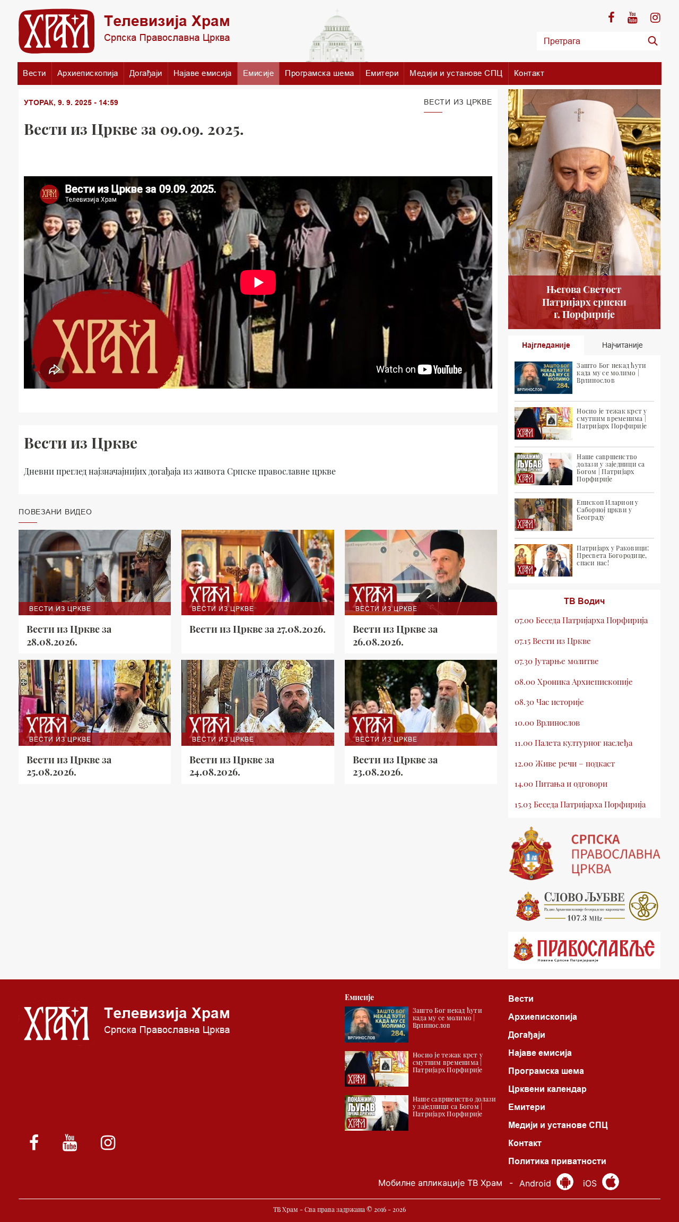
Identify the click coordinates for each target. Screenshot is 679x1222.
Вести (34, 73)
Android (536, 1183)
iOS (591, 1183)
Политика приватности (557, 1161)
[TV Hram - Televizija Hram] (124, 31)
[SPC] (584, 854)
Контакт (529, 73)
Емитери (382, 73)
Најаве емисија (202, 73)
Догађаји (145, 73)
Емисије (258, 73)
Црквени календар (547, 1089)
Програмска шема (319, 73)
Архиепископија (87, 73)
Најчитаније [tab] (622, 345)
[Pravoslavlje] (584, 950)
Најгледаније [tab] (546, 345)
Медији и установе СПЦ (456, 73)
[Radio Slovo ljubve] (584, 906)
